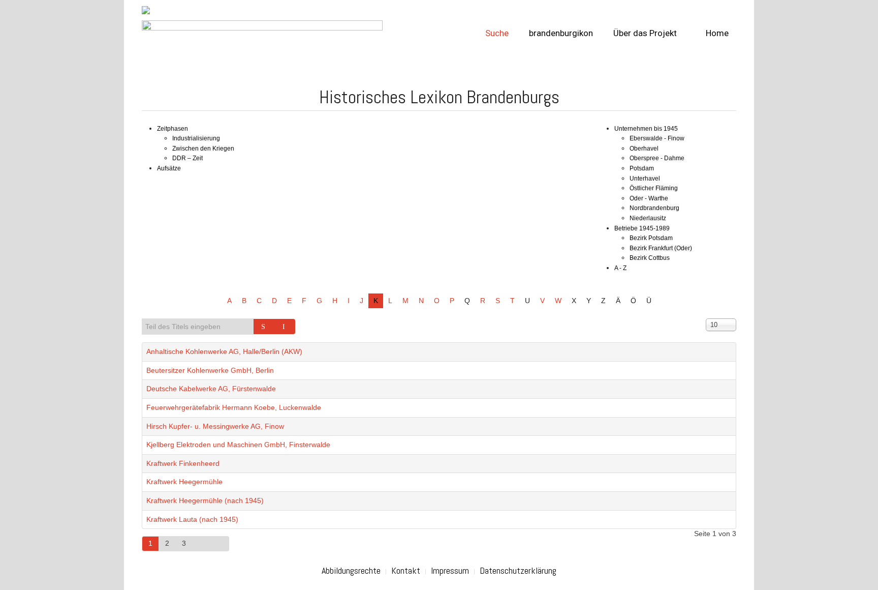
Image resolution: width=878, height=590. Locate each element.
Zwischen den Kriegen (203, 148)
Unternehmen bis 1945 (646, 128)
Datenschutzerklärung (518, 570)
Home (716, 33)
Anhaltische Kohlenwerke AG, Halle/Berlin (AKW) (224, 351)
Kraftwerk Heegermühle (184, 482)
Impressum (450, 570)
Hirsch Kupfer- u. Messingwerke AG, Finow (215, 426)
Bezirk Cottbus (650, 257)
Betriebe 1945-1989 (642, 228)
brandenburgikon (561, 33)
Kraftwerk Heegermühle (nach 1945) (205, 500)
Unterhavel (645, 178)
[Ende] (220, 543)
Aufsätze (169, 168)
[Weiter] (202, 543)
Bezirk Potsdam (651, 238)
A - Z (620, 268)
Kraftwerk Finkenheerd (183, 463)
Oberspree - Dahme (657, 158)
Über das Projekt (645, 33)
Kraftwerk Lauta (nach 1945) (192, 519)
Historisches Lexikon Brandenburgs (439, 97)
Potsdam (642, 168)
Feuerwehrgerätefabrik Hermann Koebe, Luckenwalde (233, 407)
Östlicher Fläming (654, 188)
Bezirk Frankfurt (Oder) (661, 248)
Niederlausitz (648, 218)
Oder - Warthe (649, 198)
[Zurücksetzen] (285, 326)
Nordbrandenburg (654, 208)
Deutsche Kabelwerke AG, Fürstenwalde (211, 389)
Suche (497, 33)
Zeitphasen (172, 128)
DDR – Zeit (187, 158)
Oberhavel (644, 148)
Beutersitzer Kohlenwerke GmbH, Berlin (210, 370)
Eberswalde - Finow (657, 138)
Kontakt (405, 570)
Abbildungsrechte (351, 570)
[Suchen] (264, 326)
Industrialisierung (196, 138)
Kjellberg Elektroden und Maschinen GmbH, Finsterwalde (238, 444)
